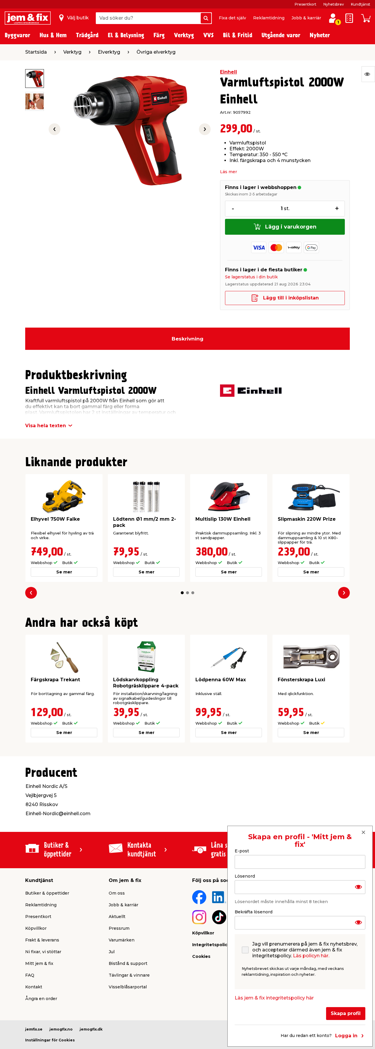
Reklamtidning (268, 18)
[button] (182, 592)
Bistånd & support (128, 963)
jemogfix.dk (91, 1029)
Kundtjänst (360, 4)
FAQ (29, 975)
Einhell (228, 72)
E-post (242, 851)
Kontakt (33, 987)
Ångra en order (41, 998)
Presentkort (305, 4)
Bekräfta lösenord (253, 911)
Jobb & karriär (306, 18)
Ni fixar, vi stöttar (43, 951)
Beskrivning (187, 339)
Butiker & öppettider (47, 893)
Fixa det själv (232, 18)
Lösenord (245, 875)
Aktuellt (117, 916)
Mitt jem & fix (39, 963)
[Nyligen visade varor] (368, 74)
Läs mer (228, 171)
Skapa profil (346, 1013)
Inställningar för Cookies (50, 1040)
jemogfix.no (61, 1029)
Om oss (117, 893)
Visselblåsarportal (128, 987)
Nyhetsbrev (333, 4)
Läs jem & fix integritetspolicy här (274, 998)
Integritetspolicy (211, 944)
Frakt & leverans (42, 940)
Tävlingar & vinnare (129, 975)
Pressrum (119, 928)
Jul (112, 951)
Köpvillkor (36, 928)
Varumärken (121, 940)
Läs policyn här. (311, 955)
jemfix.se (33, 1029)
